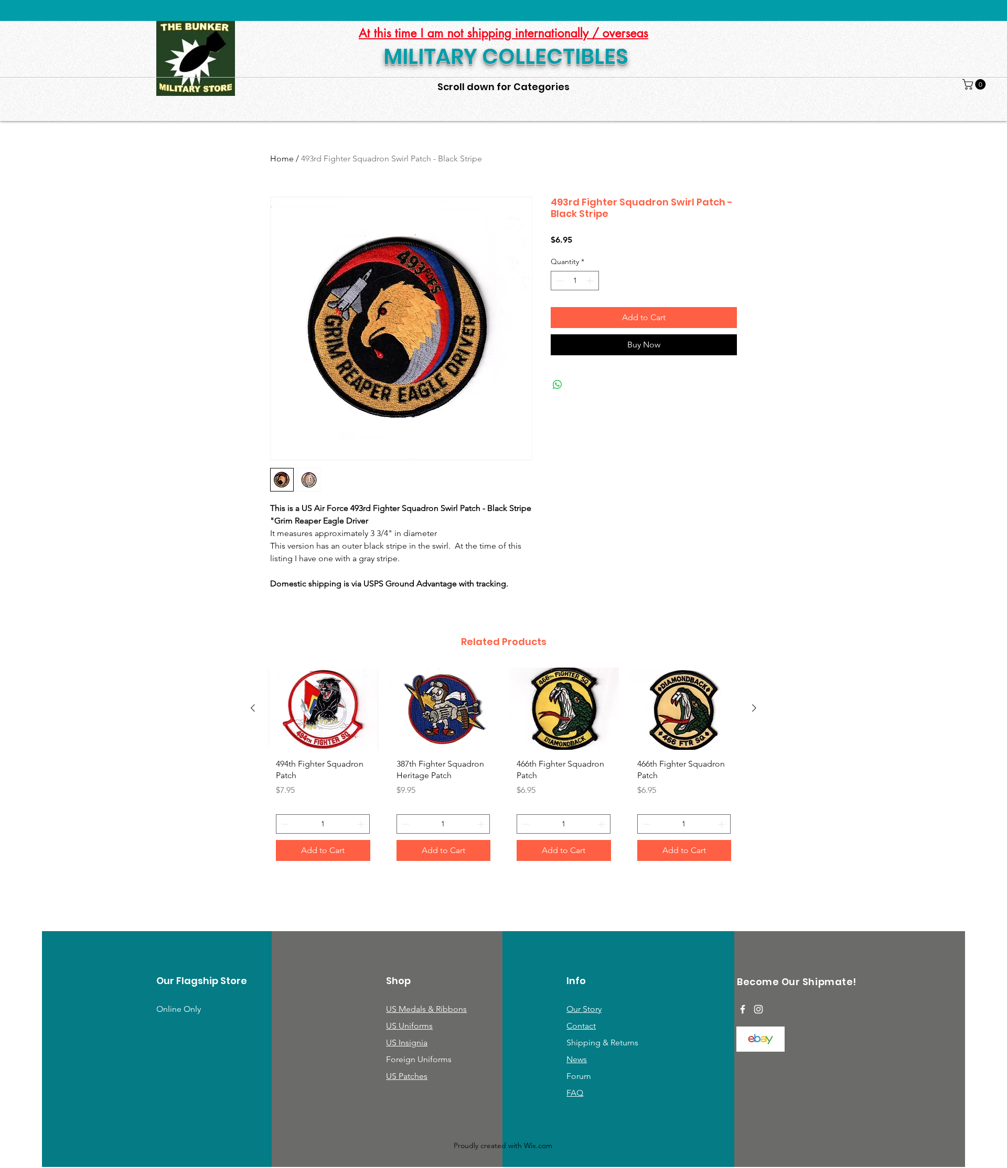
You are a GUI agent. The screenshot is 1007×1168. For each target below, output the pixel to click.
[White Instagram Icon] (758, 1009)
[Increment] (590, 280)
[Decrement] (558, 280)
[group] (503, 768)
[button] (975, 84)
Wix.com (538, 1145)
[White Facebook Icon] (742, 1009)
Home (282, 158)
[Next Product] (754, 708)
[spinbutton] (574, 280)
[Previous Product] (253, 708)
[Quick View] (323, 709)
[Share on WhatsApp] (557, 384)
